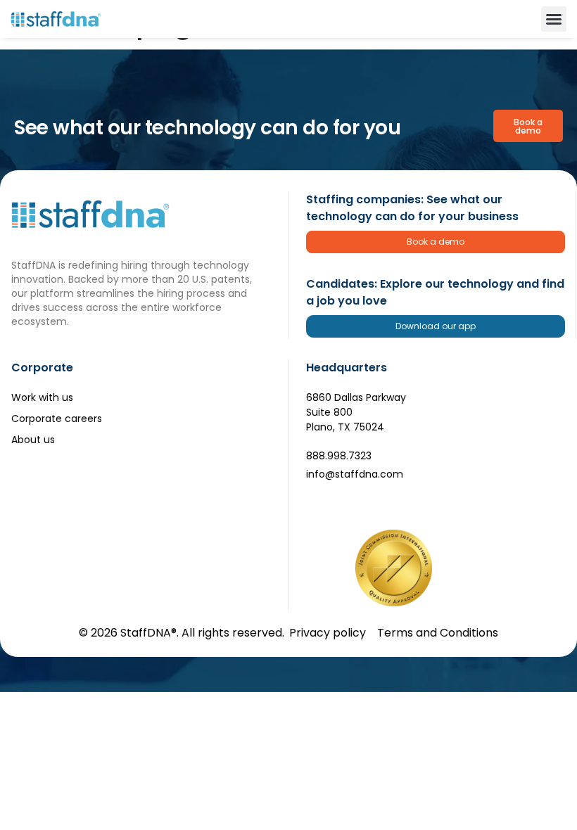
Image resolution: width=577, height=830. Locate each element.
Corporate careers (56, 418)
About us (33, 440)
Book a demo (435, 242)
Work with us (42, 397)
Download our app (435, 326)
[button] (553, 19)
